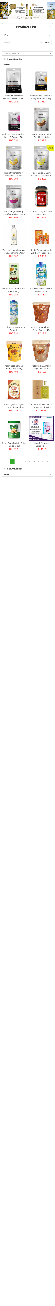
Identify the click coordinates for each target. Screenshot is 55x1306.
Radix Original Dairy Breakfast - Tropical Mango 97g (13, 176)
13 (39, 15)
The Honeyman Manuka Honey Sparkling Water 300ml (14, 253)
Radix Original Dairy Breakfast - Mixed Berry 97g (14, 214)
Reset (47, 42)
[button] (27, 53)
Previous (5, 12)
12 (36, 15)
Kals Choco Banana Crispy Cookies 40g (14, 367)
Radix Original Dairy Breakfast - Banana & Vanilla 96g (41, 176)
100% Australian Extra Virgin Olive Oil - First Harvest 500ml (41, 407)
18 (25, 18)
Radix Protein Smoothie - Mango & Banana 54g (41, 97)
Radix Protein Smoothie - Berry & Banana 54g (13, 135)
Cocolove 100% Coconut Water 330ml (41, 290)
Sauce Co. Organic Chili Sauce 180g (41, 213)
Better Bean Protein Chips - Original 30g (14, 444)
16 (49, 15)
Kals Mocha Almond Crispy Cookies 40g (41, 367)
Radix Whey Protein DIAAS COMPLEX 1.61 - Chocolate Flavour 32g (13, 98)
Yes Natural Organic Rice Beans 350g (14, 290)
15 (46, 15)
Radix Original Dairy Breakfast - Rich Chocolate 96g (41, 137)
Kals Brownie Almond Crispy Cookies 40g (41, 328)
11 (33, 15)
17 (52, 15)
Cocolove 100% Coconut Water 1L (14, 328)
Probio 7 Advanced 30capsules (41, 444)
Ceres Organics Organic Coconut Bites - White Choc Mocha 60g (14, 407)
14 (42, 15)
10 (30, 15)
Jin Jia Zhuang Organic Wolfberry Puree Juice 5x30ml (41, 253)
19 (29, 18)
